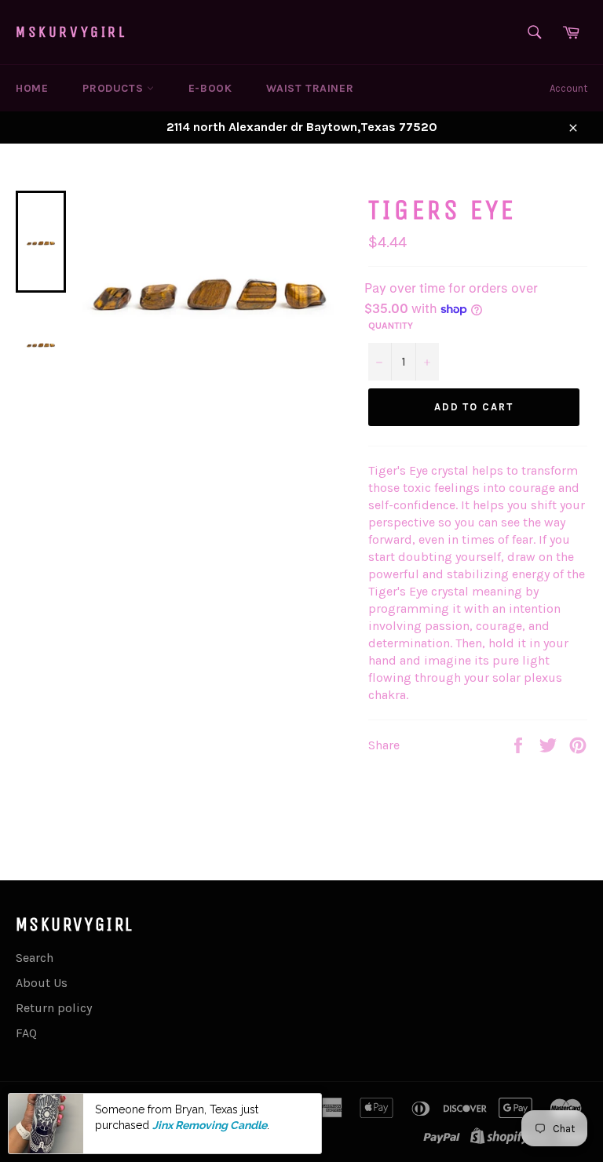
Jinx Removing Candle (209, 1125)
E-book (210, 88)
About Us (42, 982)
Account (568, 88)
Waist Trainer (309, 88)
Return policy (54, 1007)
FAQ (26, 1032)
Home (32, 88)
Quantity (390, 325)
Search (34, 957)
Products (114, 88)
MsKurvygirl (71, 32)
